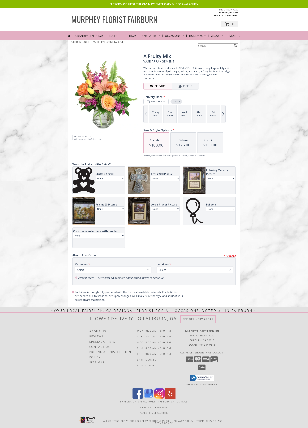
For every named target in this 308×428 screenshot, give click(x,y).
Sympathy (149, 36)
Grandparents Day (89, 36)
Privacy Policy (183, 420)
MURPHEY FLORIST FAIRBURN (114, 19)
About (216, 36)
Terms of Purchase (209, 420)
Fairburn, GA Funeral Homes (138, 401)
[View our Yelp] (170, 397)
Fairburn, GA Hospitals (173, 401)
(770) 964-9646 (230, 15)
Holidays (196, 36)
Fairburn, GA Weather (154, 407)
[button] (229, 24)
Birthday (130, 36)
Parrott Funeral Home (154, 412)
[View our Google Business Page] (148, 397)
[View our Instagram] (159, 397)
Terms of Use (164, 423)
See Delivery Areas (198, 319)
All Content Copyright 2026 (122, 420)
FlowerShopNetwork (156, 420)
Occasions (173, 36)
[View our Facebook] (138, 397)
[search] (235, 45)
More (233, 36)
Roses (113, 36)
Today (176, 101)
